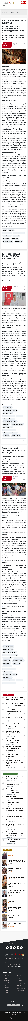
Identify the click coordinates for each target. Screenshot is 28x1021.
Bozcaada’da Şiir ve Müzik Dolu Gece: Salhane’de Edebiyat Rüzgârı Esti (15, 818)
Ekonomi (19, 981)
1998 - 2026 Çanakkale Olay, (11, 1012)
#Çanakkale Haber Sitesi (8, 418)
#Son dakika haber (7, 413)
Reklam (8, 1018)
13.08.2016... (11, 902)
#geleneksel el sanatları (18, 660)
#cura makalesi (18, 241)
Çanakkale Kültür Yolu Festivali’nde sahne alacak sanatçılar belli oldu (13, 711)
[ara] (21, 1005)
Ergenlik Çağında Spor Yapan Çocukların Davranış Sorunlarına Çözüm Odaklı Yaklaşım (16, 893)
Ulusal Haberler (21, 988)
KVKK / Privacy (11, 1017)
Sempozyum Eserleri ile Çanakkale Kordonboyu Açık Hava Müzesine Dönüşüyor (14, 725)
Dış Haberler (20, 990)
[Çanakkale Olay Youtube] (14, 947)
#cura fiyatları (6, 238)
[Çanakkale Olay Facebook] (10, 947)
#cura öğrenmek (7, 235)
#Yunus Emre (6, 435)
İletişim (20, 1018)
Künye (4, 1017)
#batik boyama (16, 663)
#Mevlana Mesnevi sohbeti (9, 430)
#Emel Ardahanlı (18, 657)
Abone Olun (14, 1018)
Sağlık (6, 992)
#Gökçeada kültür (7, 666)
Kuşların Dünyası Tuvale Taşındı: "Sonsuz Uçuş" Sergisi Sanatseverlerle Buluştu (15, 790)
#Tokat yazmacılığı (7, 657)
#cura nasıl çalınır (7, 233)
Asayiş (7, 987)
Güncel (7, 976)
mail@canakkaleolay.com (16, 966)
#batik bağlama (6, 663)
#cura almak (16, 235)
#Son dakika (19, 416)
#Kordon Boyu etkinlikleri (17, 424)
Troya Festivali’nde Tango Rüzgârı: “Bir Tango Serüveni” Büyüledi (14, 732)
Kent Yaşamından (7, 979)
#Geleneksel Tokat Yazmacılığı (10, 655)
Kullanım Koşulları (20, 1017)
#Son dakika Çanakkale (8, 416)
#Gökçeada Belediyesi (8, 646)
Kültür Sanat (10, 11)
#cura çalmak (15, 238)
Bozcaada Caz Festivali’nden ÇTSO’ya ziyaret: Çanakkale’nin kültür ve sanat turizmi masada (14, 833)
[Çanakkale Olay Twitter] (7, 947)
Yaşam (6, 990)
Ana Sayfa (4, 11)
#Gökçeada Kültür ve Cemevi (9, 652)
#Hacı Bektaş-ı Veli (16, 435)
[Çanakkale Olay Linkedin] (21, 947)
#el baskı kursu (6, 660)
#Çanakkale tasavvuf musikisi (10, 432)
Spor (6, 985)
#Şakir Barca (6, 424)
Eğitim (18, 978)
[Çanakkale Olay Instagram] (17, 947)
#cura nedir (11, 230)
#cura (4, 230)
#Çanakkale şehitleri (7, 427)
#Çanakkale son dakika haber (10, 410)
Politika (7, 982)
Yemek (19, 985)
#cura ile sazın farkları (19, 233)
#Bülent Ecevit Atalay (8, 649)
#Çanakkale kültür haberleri (9, 669)
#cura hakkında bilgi (7, 241)
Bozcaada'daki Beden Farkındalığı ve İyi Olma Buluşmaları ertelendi (12, 740)
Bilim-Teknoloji (21, 983)
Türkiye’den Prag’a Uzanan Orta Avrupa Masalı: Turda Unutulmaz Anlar (13, 748)
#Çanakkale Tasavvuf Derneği (10, 421)
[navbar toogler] (4, 6)
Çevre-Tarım (8, 995)
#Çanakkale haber (7, 407)
